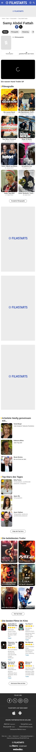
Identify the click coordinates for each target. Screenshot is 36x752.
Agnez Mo (17, 496)
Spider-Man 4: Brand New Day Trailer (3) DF (10, 607)
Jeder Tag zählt (9, 193)
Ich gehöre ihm (27, 166)
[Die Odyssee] (21, 645)
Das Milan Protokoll (9, 139)
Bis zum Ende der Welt (20, 459)
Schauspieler (13, 18)
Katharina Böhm (19, 440)
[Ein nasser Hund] (9, 100)
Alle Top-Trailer (18, 614)
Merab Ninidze (18, 457)
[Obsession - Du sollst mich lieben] (3, 645)
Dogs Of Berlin (27, 139)
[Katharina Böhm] (6, 447)
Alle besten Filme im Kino (18, 683)
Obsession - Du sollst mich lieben (12, 644)
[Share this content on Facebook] (16, 27)
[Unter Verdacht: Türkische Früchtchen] (26, 181)
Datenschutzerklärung (13, 738)
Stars (7, 18)
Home (3, 18)
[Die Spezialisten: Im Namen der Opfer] (26, 100)
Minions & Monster (28, 663)
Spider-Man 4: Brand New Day (12, 624)
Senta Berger (18, 424)
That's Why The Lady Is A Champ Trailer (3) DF (10, 561)
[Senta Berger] (6, 430)
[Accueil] (16, 2)
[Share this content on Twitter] (20, 27)
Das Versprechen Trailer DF (9, 584)
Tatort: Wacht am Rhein (9, 166)
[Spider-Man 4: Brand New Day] (3, 627)
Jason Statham (18, 512)
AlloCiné (6, 724)
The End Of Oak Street (11, 663)
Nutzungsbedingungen (26, 736)
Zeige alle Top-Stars (18, 531)
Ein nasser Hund (9, 112)
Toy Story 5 (28, 624)
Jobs (9, 736)
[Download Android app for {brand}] (21, 713)
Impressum (16, 736)
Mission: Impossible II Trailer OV (27, 561)
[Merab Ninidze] (6, 464)
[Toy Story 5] (21, 627)
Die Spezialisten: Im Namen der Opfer (26, 112)
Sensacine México (16, 729)
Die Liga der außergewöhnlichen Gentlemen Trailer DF (27, 584)
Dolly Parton (17, 480)
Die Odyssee (29, 642)
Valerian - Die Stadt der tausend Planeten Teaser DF (27, 607)
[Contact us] (26, 700)
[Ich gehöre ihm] (26, 154)
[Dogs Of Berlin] (26, 127)
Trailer (9, 638)
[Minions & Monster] (21, 665)
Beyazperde (7, 727)
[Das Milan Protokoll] (9, 127)
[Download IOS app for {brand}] (15, 713)
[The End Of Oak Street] (3, 665)
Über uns (4, 736)
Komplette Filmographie (18, 201)
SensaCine (24, 724)
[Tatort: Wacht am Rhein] (9, 154)
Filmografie (8, 86)
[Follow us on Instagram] (20, 700)
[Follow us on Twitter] (15, 700)
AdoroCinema (23, 727)
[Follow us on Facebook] (9, 700)
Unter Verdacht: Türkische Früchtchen (26, 193)
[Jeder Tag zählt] (9, 181)
